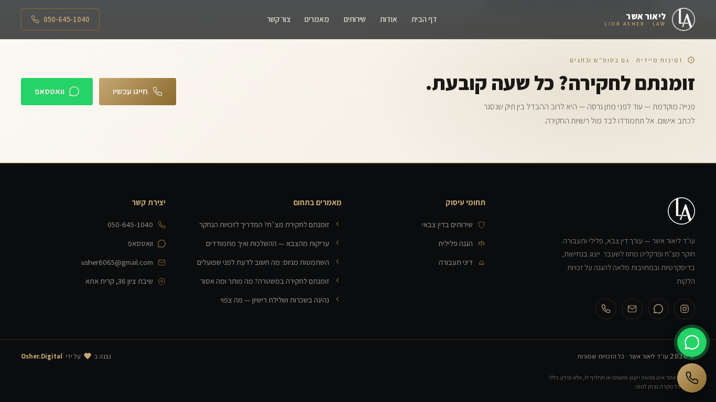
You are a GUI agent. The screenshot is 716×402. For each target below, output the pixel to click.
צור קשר (278, 19)
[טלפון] (605, 308)
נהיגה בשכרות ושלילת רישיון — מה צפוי (275, 300)
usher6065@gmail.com (117, 262)
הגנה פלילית (455, 243)
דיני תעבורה (456, 262)
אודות (388, 19)
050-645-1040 (67, 19)
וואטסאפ (49, 91)
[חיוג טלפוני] (692, 378)
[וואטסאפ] (658, 308)
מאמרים (317, 19)
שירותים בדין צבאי (447, 224)
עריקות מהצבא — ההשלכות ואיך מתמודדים (267, 243)
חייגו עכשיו (130, 91)
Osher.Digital (41, 356)
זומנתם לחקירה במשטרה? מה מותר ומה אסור (264, 281)
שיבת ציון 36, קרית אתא (119, 281)
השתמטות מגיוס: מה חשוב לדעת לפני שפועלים (263, 262)
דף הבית (424, 19)
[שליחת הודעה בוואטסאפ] (692, 342)
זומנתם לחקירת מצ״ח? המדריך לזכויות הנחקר (264, 224)
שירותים (355, 19)
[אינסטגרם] (684, 308)
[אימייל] (632, 308)
